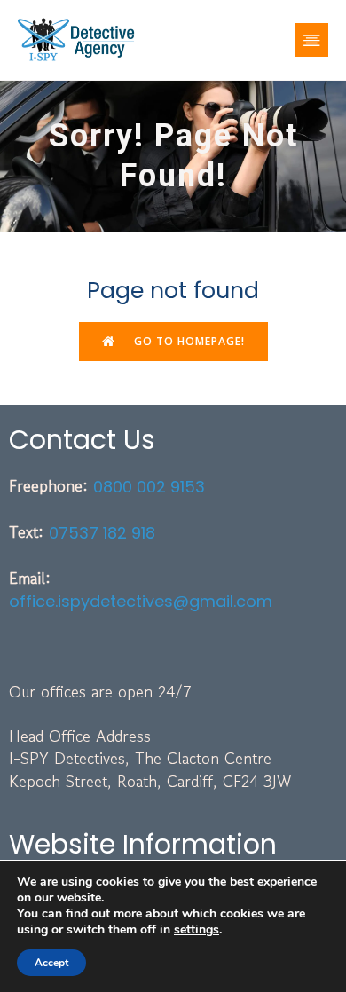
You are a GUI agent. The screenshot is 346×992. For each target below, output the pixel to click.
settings (196, 930)
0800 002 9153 (149, 487)
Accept (51, 963)
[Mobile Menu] (311, 40)
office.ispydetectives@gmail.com (140, 601)
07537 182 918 (102, 533)
